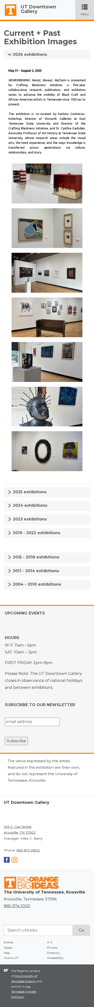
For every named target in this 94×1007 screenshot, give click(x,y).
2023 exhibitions (29, 519)
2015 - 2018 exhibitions (35, 557)
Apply (8, 947)
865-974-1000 (17, 906)
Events (8, 942)
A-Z (49, 942)
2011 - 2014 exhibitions (35, 571)
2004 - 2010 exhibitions (36, 584)
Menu (87, 10)
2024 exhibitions (29, 505)
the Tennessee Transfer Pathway (24, 992)
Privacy (52, 947)
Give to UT (11, 958)
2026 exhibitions (29, 54)
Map (7, 953)
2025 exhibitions (29, 492)
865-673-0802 (28, 850)
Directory (53, 953)
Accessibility (55, 958)
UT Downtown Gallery (38, 9)
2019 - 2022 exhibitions (36, 533)
